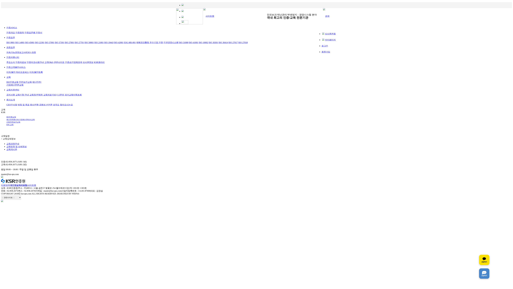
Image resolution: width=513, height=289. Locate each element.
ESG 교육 (9, 125)
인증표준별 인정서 (33, 32)
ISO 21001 (99, 42)
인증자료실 (20, 62)
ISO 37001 (49, 42)
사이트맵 (32, 185)
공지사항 (10, 95)
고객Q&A (48, 62)
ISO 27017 (233, 42)
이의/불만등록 (36, 72)
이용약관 (5, 185)
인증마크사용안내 (35, 62)
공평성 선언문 (46, 105)
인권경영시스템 (171, 42)
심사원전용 (330, 34)
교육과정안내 (12, 144)
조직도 (56, 105)
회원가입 (326, 52)
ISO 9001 (10, 42)
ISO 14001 (20, 42)
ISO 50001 (89, 42)
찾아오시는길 (66, 105)
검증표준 (10, 47)
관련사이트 (59, 62)
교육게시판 (11, 149)
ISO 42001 (118, 42)
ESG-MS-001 (130, 42)
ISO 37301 (59, 42)
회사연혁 (34, 105)
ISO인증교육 (12, 82)
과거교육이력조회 (73, 95)
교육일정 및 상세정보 (16, 146)
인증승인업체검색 (73, 62)
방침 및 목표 (24, 105)
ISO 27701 (79, 42)
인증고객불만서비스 (16, 67)
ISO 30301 (213, 42)
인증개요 (10, 32)
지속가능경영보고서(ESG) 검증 (21, 52)
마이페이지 (330, 40)
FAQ (54, 95)
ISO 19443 (109, 42)
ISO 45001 (29, 42)
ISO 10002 (203, 42)
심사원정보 (88, 62)
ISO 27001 (69, 42)
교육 (8, 77)
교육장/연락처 (36, 95)
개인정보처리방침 (18, 185)
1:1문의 (60, 95)
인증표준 (10, 37)
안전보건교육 (25, 82)
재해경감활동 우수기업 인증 (149, 42)
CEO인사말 (11, 105)
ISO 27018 (243, 42)
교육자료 (47, 95)
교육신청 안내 (22, 95)
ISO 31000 (183, 42)
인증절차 (19, 32)
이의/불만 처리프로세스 (17, 72)
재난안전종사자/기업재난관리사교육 (20, 120)
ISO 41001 (193, 42)
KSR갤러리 (99, 62)
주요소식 (10, 62)
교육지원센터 (12, 90)
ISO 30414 (223, 42)
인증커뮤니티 (12, 57)
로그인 (325, 46)
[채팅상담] (484, 266)
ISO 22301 (39, 42)
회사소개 (10, 100)
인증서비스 (11, 27)
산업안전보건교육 (13, 122)
